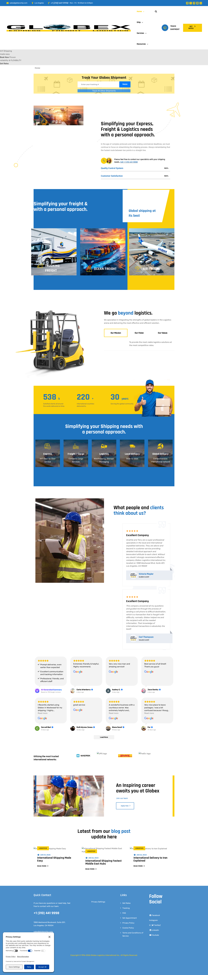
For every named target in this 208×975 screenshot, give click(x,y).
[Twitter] (190, 3)
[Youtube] (197, 3)
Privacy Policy (128, 923)
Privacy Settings (98, 902)
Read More (42, 866)
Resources (141, 44)
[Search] (155, 11)
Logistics (43, 848)
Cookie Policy (128, 928)
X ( (154, 925)
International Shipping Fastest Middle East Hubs (103, 862)
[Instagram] (201, 3)
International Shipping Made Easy (54, 859)
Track (124, 84)
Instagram (153, 920)
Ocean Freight (105, 268)
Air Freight (151, 268)
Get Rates (126, 903)
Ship (139, 22)
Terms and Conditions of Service (132, 934)
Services (140, 33)
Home (139, 11)
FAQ (124, 913)
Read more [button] (42, 713)
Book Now (4, 57)
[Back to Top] (203, 971)
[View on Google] (77, 672)
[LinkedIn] (194, 3)
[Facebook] (187, 3)
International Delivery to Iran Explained (150, 859)
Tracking (126, 908)
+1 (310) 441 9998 (60, 3)
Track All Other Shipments (104, 91)
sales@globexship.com (18, 3)
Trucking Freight (52, 268)
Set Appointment (129, 918)
